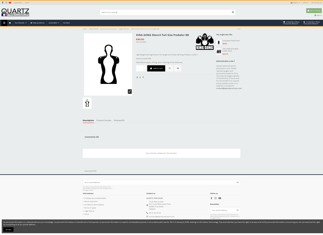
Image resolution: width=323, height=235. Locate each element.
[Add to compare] (177, 68)
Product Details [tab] (104, 120)
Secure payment (91, 201)
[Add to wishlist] (169, 68)
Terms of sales (90, 208)
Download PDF (90, 171)
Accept (8, 229)
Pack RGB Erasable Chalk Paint (230, 50)
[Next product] (239, 29)
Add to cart (158, 68)
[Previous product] (238, 29)
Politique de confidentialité (95, 198)
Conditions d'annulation (94, 205)
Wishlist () (317, 3)
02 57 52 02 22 (155, 213)
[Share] (137, 77)
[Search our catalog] (233, 12)
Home (27, 3)
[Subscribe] (237, 182)
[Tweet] (140, 77)
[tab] (119, 121)
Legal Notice (18, 3)
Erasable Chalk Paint (231, 41)
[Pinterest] (143, 77)
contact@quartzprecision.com (229, 88)
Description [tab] (88, 120)
